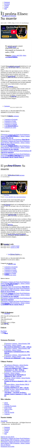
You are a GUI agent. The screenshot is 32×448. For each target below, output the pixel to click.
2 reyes (14, 55)
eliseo (24, 55)
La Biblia (3, 332)
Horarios (6, 404)
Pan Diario (4, 331)
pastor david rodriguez (11, 57)
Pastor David (8, 407)
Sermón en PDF (14, 247)
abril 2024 (19, 55)
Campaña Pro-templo (10, 406)
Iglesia (6, 402)
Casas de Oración (9, 412)
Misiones (6, 411)
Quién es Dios (8, 409)
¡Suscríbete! (4, 421)
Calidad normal (15, 246)
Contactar (7, 414)
